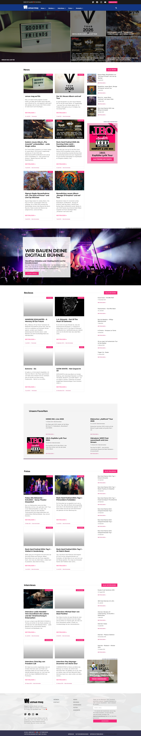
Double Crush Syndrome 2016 (106, 590)
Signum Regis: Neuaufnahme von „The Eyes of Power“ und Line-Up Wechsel (37, 195)
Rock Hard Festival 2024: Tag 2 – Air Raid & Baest (69, 550)
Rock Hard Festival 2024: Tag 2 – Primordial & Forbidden (69, 499)
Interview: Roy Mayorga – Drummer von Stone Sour (67, 663)
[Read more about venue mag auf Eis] (35, 36)
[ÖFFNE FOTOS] (73, 8)
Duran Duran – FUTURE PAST (106, 297)
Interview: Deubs (102, 623)
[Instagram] (101, 2)
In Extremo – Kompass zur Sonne (107, 330)
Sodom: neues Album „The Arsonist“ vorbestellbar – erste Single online (37, 144)
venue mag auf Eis (8, 60)
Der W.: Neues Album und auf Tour (84, 34)
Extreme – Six (30, 369)
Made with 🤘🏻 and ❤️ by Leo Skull (32, 2)
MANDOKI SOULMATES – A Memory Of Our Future (36, 320)
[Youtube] (105, 2)
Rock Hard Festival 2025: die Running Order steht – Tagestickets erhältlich (67, 144)
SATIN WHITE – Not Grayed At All (68, 370)
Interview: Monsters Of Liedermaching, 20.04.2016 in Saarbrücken (106, 613)
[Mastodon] (93, 2)
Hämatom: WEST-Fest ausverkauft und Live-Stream (99, 440)
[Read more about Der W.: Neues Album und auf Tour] (88, 23)
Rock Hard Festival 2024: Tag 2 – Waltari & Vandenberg (38, 550)
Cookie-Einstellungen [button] (111, 734)
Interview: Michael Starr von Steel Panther (67, 613)
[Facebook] (97, 2)
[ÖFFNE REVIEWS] (54, 8)
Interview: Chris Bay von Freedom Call (35, 663)
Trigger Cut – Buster (103, 352)
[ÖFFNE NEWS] (45, 8)
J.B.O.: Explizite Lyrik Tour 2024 (56, 439)
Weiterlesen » (30, 113)
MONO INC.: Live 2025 (55, 419)
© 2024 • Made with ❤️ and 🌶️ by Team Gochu (36, 732)
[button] (116, 8)
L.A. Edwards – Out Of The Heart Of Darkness (67, 320)
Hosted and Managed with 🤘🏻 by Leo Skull (35, 734)
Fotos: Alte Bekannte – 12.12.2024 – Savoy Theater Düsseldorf (35, 500)
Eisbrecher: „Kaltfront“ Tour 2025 (101, 420)
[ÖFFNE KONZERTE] (82, 8)
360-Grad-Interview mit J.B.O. (106, 601)
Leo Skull (35, 709)
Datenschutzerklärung (99, 716)
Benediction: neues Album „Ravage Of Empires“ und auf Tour (68, 195)
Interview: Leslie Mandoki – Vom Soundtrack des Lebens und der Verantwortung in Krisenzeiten (37, 615)
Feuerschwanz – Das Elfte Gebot (107, 308)
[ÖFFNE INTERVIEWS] (65, 8)
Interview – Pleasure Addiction (106, 634)
